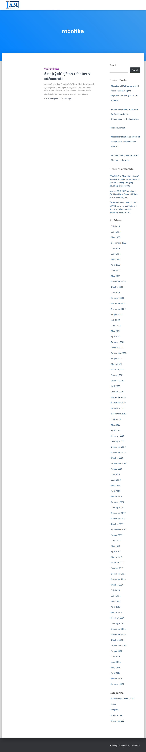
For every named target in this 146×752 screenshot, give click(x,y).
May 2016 (115, 601)
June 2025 (116, 254)
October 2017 (117, 524)
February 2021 (117, 370)
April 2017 (115, 551)
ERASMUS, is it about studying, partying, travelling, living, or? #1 (124, 182)
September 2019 (118, 414)
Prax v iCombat (118, 128)
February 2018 (117, 502)
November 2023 (118, 281)
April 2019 (115, 430)
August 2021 (116, 358)
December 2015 (118, 629)
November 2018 (118, 452)
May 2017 (115, 546)
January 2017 (117, 568)
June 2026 (116, 232)
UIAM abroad (117, 715)
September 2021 (118, 353)
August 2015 (116, 651)
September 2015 (118, 645)
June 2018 (116, 480)
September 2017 (118, 529)
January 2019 (117, 441)
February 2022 (117, 342)
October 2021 (117, 347)
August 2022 (116, 314)
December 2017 (118, 513)
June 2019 (116, 419)
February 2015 (117, 684)
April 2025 (115, 265)
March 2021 (116, 364)
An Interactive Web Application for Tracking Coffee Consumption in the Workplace (125, 114)
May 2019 (115, 425)
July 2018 (115, 474)
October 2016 (117, 585)
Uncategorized (51, 69)
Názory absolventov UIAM (122, 699)
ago (65, 98)
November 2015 (118, 634)
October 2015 (117, 640)
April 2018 (115, 491)
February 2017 (117, 562)
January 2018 (117, 507)
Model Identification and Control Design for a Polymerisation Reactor (125, 141)
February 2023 (117, 298)
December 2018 (118, 447)
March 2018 (116, 496)
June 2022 (116, 325)
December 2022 (118, 303)
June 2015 (116, 662)
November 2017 (118, 518)
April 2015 (115, 673)
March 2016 (116, 612)
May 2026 (115, 237)
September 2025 (118, 243)
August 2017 (116, 535)
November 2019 (118, 403)
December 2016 (118, 574)
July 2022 (115, 320)
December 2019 (118, 397)
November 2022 (118, 309)
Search (113, 65)
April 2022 (115, 336)
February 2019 (117, 436)
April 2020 (115, 386)
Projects (114, 710)
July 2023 (115, 292)
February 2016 (117, 618)
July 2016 (115, 590)
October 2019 (117, 408)
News (113, 704)
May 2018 (115, 485)
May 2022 (115, 331)
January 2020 (117, 392)
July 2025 (115, 248)
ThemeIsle (135, 745)
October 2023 (117, 287)
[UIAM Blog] (12, 5)
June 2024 (116, 270)
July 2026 (115, 226)
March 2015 (116, 678)
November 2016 (118, 579)
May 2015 (115, 667)
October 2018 (117, 458)
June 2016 (116, 596)
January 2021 (117, 375)
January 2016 (117, 623)
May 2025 (115, 259)
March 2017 (116, 557)
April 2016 (115, 607)
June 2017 (116, 540)
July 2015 (115, 656)
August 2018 (116, 469)
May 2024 (115, 276)
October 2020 (117, 381)
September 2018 (118, 463)
